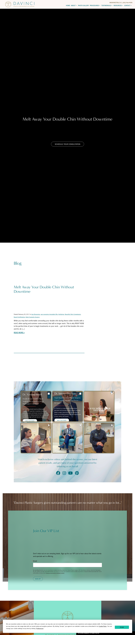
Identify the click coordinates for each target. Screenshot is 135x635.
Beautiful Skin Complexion (73, 314)
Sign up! (38, 579)
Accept (122, 627)
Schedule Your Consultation (67, 144)
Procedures (94, 5)
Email (35, 561)
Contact (127, 5)
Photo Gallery (83, 5)
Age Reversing (35, 314)
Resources (118, 5)
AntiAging (61, 314)
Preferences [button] (39, 628)
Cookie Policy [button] (103, 626)
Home (68, 5)
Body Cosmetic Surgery (33, 317)
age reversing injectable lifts (49, 314)
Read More (18, 332)
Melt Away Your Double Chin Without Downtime (44, 289)
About (73, 5)
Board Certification (19, 317)
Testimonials (106, 5)
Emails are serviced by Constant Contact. (55, 573)
